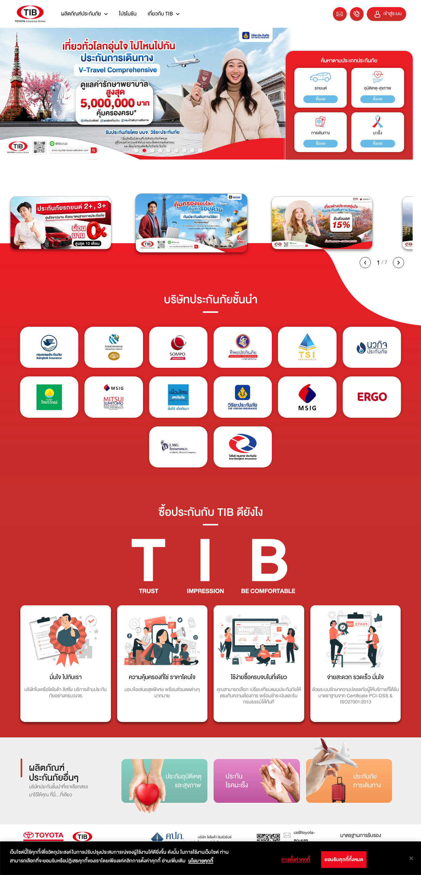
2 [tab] (144, 150)
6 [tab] (176, 150)
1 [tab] (136, 150)
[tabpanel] (210, 94)
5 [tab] (168, 150)
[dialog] (210, 858)
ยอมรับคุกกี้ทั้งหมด (344, 860)
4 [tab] (160, 150)
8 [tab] (192, 150)
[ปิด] (411, 858)
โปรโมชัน (128, 13)
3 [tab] (152, 150)
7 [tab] (184, 150)
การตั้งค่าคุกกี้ (295, 860)
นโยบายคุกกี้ (200, 861)
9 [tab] (200, 150)
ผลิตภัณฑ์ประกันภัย (81, 13)
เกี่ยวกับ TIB (160, 13)
